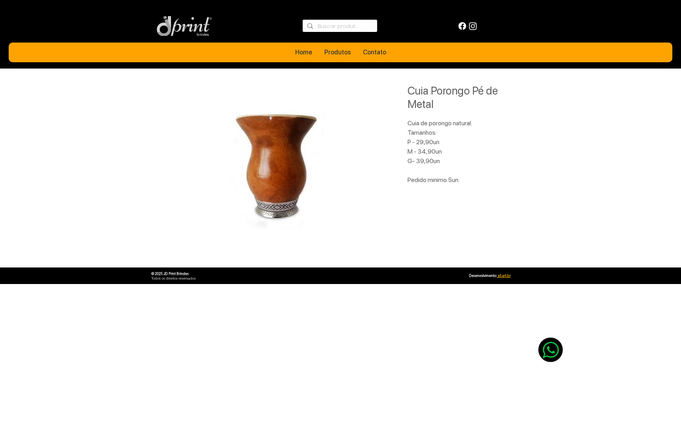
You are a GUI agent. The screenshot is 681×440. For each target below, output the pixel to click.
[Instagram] (473, 26)
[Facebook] (462, 26)
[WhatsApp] (550, 350)
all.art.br (504, 275)
